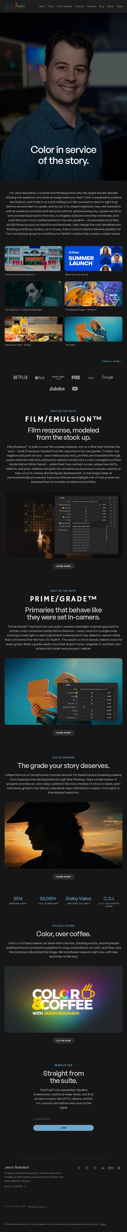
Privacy (103, 1224)
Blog (101, 6)
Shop (120, 6)
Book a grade (15, 1186)
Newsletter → (37, 1206)
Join (64, 1128)
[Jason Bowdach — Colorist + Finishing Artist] (14, 6)
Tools (50, 6)
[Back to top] (63, 1152)
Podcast (91, 6)
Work (41, 6)
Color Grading (64, 6)
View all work (112, 361)
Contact (79, 6)
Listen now (63, 1040)
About (110, 6)
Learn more (65, 566)
